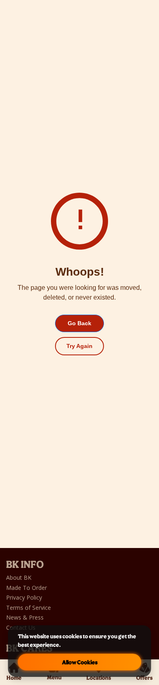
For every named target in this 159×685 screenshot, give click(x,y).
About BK (19, 577)
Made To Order (26, 587)
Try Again (79, 346)
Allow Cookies (79, 662)
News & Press (25, 617)
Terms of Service (28, 607)
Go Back (79, 323)
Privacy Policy (24, 597)
